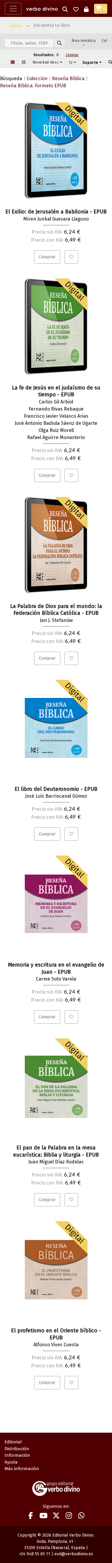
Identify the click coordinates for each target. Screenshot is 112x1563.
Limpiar (72, 55)
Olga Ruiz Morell (56, 430)
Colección (37, 78)
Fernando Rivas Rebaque (56, 409)
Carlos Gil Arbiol (56, 402)
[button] (65, 9)
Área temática (84, 41)
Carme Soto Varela (56, 979)
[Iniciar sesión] (86, 9)
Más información (21, 1468)
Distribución (16, 1448)
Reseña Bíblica (68, 78)
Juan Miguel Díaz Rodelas (56, 1162)
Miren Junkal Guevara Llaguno (56, 219)
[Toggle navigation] (13, 9)
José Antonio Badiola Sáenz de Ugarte (56, 423)
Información (17, 1455)
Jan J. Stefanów (56, 620)
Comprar (47, 256)
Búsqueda (11, 78)
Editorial (13, 1442)
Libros (15, 25)
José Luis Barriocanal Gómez (56, 796)
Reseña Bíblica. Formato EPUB (33, 85)
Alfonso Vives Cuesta (56, 1344)
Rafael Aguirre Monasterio (56, 437)
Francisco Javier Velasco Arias (56, 416)
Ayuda (11, 1462)
